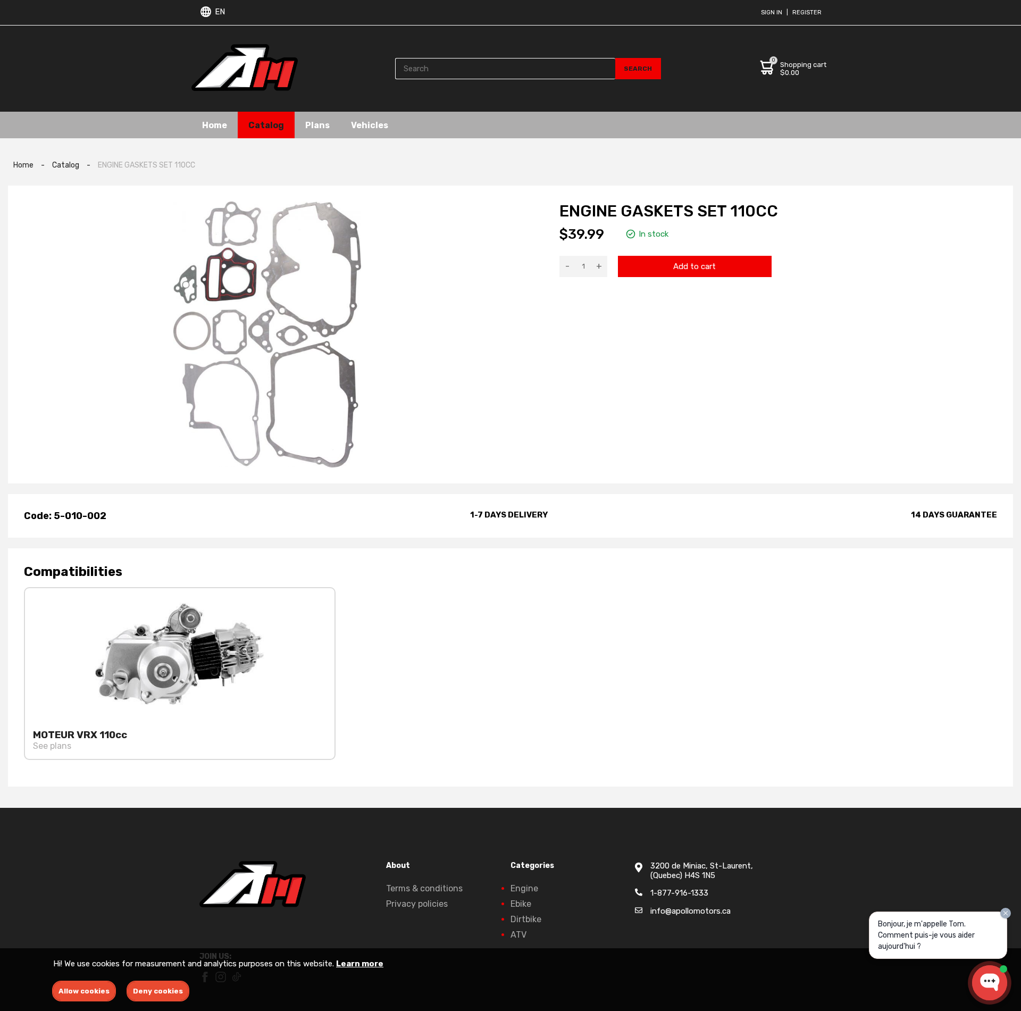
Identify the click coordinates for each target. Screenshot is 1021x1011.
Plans (317, 125)
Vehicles (369, 125)
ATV (518, 935)
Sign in (771, 12)
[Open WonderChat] (989, 982)
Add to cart (694, 266)
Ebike (520, 904)
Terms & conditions (424, 888)
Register (807, 12)
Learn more (359, 963)
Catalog (266, 125)
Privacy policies (417, 904)
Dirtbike (525, 919)
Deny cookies (158, 991)
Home (214, 125)
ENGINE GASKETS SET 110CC (146, 165)
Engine (524, 888)
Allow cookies (84, 991)
